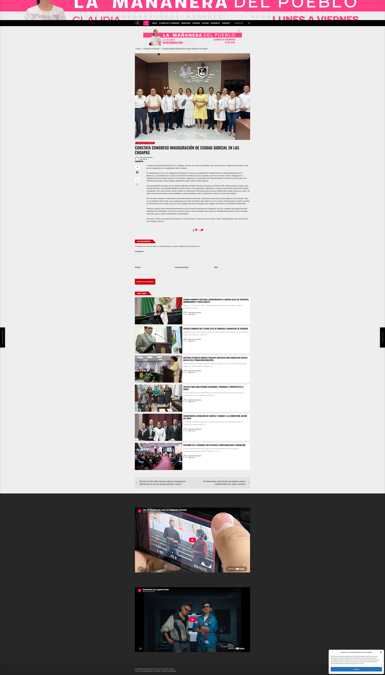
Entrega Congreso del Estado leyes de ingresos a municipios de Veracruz (215, 328)
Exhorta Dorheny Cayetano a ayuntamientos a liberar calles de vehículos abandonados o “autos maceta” (216, 300)
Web (216, 267)
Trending (196, 23)
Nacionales (215, 23)
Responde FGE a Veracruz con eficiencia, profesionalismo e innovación (214, 445)
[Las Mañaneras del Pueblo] (192, 37)
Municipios (185, 23)
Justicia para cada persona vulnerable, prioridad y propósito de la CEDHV (213, 388)
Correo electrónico (182, 267)
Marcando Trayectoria (146, 157)
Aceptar (356, 669)
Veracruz (226, 23)
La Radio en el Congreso (169, 23)
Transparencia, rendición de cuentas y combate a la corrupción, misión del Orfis (215, 417)
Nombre (138, 267)
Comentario (140, 251)
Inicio (154, 23)
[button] (381, 652)
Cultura (205, 23)
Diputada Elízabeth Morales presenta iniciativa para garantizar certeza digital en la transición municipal (215, 359)
